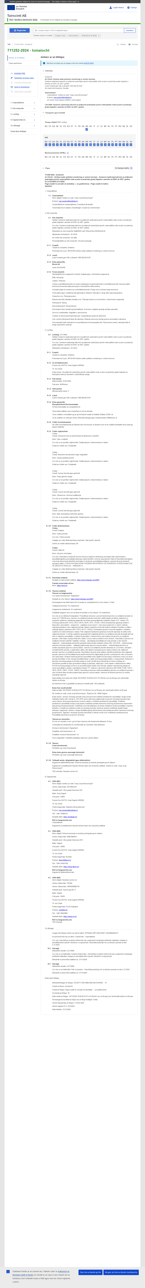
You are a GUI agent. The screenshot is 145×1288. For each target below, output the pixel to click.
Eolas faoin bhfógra (18, 131)
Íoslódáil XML (19, 73)
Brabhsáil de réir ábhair (89, 35)
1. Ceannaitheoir (17, 103)
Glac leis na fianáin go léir (90, 1272)
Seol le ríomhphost (21, 87)
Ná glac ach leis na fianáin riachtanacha (121, 1272)
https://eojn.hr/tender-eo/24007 (88, 580)
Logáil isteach (118, 7)
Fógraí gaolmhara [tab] (15, 63)
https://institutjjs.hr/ (70, 817)
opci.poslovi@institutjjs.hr (63, 97)
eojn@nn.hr (63, 910)
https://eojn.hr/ (62, 585)
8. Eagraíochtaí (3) (18, 120)
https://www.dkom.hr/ (71, 867)
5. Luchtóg (15, 114)
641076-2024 (89, 63)
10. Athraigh (15, 126)
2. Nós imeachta (17, 108)
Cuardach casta (60, 35)
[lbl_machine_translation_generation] (68, 153)
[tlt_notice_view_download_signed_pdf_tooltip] (87, 129)
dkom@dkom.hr (65, 860)
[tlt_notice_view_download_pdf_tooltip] (46, 144)
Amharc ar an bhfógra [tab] (16, 58)
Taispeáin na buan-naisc (24, 78)
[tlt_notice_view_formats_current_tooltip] (131, 168)
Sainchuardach (73, 35)
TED (9, 44)
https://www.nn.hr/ (70, 916)
